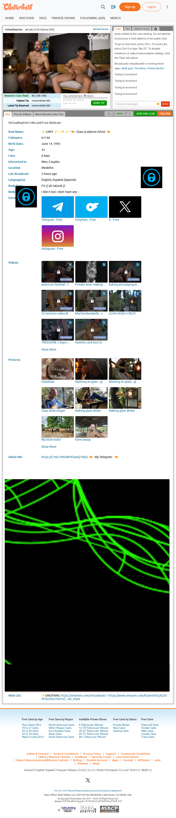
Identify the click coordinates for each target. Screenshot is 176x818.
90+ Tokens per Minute (92, 736)
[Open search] (103, 7)
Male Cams (147, 730)
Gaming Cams (121, 730)
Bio (8, 114)
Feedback (81, 757)
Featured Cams (150, 724)
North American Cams (61, 724)
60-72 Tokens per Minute (93, 733)
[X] (88, 781)
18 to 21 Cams (30, 727)
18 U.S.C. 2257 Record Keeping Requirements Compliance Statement (88, 790)
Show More (48, 349)
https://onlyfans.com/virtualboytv (83, 695)
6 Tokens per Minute (91, 724)
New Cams (119, 727)
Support (111, 753)
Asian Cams (55, 733)
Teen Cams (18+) (31, 724)
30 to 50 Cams (30, 733)
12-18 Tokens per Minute (93, 727)
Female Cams (148, 727)
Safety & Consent (38, 753)
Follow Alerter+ (156, 68)
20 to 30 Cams (30, 730)
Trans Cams (147, 736)
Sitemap (82, 763)
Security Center (101, 757)
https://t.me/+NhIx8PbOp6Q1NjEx (64, 457)
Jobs (157, 760)
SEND (165, 104)
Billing (77, 760)
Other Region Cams (60, 727)
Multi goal (127, 68)
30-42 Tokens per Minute (93, 730)
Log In (152, 7)
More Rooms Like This (49, 114)
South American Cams (61, 736)
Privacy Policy (92, 753)
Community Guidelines (135, 753)
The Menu (140, 68)
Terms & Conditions (66, 753)
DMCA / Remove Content (54, 757)
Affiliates (144, 760)
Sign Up (130, 7)
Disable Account (97, 760)
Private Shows (121, 724)
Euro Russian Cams (59, 730)
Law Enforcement (127, 757)
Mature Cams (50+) (33, 736)
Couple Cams (148, 733)
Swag (96, 763)
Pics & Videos (22, 114)
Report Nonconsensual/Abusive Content (43, 760)
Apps (115, 760)
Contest (128, 760)
